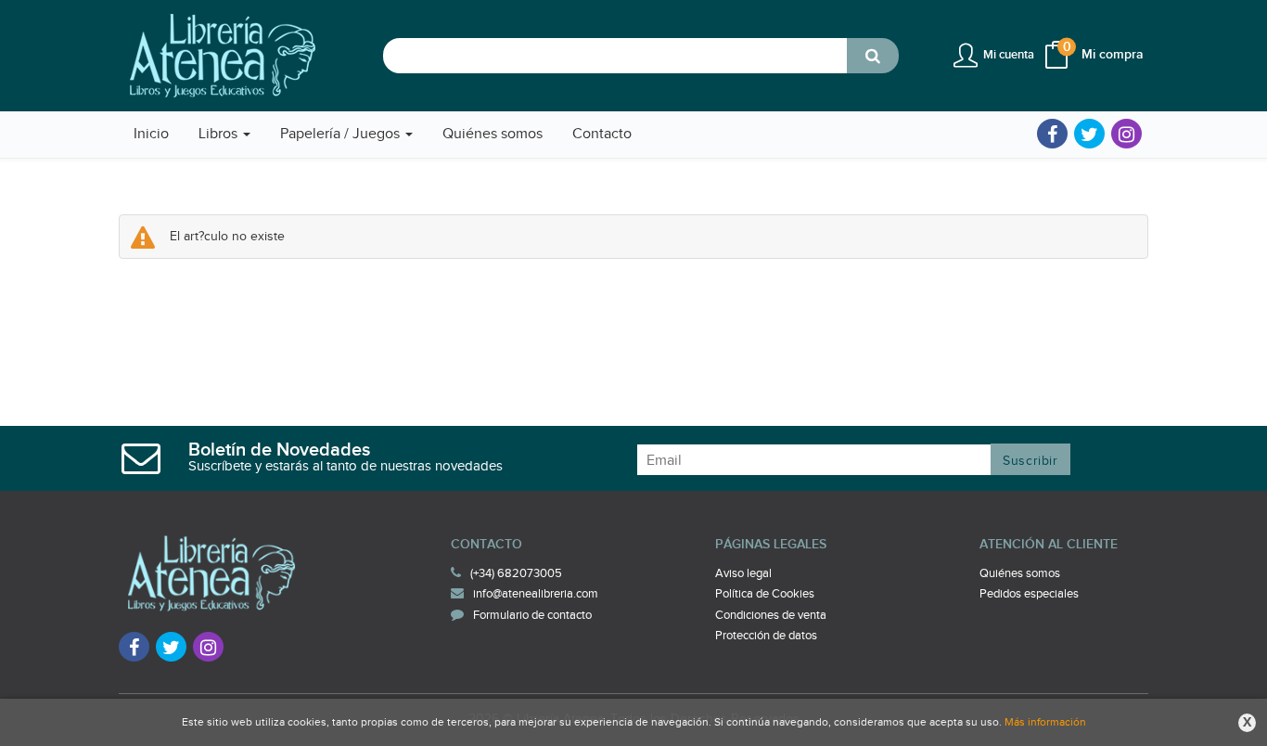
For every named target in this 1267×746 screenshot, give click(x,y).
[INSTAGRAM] (1126, 133)
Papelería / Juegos (341, 134)
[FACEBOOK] (1052, 133)
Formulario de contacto (532, 615)
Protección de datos (766, 635)
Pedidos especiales (1029, 593)
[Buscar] (873, 55)
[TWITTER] (1089, 133)
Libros (219, 134)
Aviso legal (743, 573)
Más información (1045, 721)
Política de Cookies (764, 593)
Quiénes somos (1019, 573)
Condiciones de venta (770, 615)
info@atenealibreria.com (535, 593)
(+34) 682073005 (516, 573)
